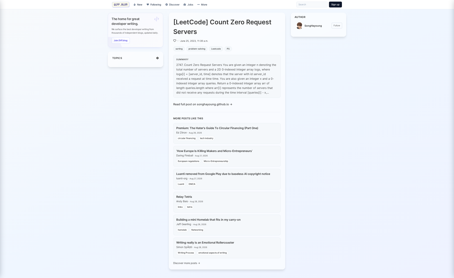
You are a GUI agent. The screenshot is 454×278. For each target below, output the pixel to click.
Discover (174, 4)
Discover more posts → (186, 263)
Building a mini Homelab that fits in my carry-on (208, 219)
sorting (179, 48)
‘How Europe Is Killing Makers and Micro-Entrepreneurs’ (214, 151)
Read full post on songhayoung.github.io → (202, 104)
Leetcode (216, 48)
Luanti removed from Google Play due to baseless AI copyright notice (223, 174)
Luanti (181, 184)
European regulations (188, 161)
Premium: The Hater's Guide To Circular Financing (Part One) (217, 128)
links (180, 207)
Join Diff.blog (121, 40)
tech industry (206, 138)
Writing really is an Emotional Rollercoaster (205, 242)
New (139, 4)
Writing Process (186, 252)
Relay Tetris (184, 196)
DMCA (192, 184)
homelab (182, 229)
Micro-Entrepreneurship (216, 161)
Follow (337, 25)
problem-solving (197, 48)
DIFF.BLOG (121, 4)
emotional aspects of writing (212, 252)
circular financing (186, 138)
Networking (197, 229)
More (204, 4)
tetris (189, 207)
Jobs (190, 4)
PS (228, 48)
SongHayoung (313, 25)
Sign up (335, 4)
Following (155, 4)
